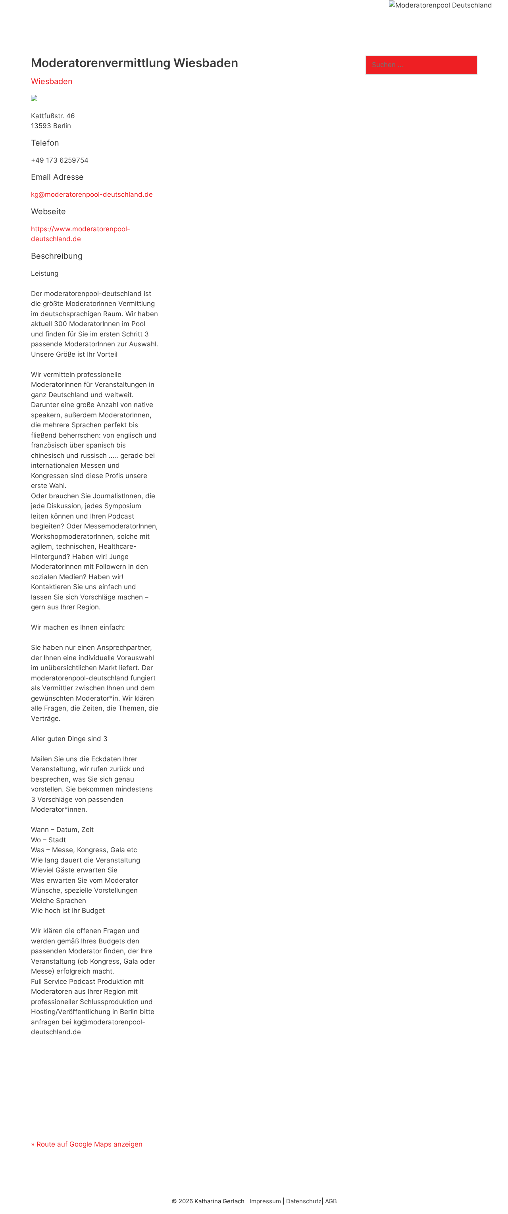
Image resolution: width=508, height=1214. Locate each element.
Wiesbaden (52, 81)
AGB (331, 1201)
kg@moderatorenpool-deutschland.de (92, 194)
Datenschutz (303, 1201)
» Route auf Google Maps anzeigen (86, 1144)
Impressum (265, 1201)
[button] (43, 12)
